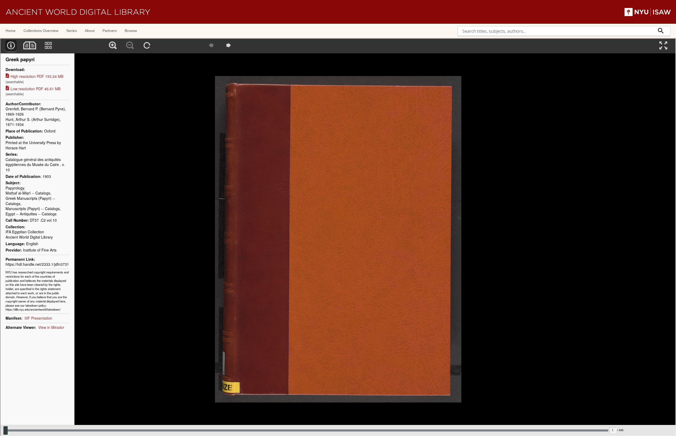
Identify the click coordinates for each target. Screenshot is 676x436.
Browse (131, 31)
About (90, 31)
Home (11, 31)
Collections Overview (41, 31)
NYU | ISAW (648, 12)
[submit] (661, 31)
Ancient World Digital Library (78, 12)
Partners (109, 31)
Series (71, 31)
